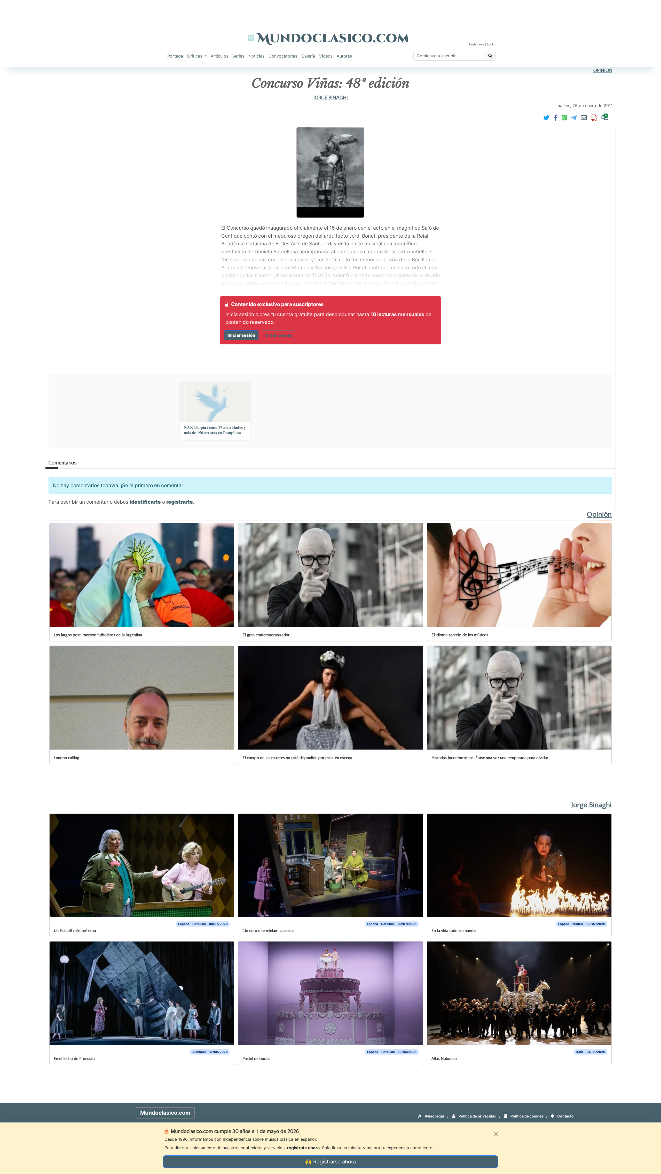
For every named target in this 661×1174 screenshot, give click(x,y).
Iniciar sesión (241, 335)
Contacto (565, 1116)
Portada (175, 56)
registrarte (179, 502)
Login (491, 44)
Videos (326, 56)
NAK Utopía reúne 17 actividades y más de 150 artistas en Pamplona (215, 430)
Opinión (602, 70)
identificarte (145, 502)
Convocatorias (283, 56)
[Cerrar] (496, 1134)
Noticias (256, 56)
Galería (308, 56)
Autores (344, 56)
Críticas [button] (195, 56)
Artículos (219, 56)
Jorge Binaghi (330, 98)
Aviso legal (434, 1116)
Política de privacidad (477, 1116)
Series (238, 56)
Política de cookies (527, 1116)
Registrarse (476, 44)
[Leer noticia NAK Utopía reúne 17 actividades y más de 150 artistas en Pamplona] (215, 402)
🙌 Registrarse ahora (330, 1162)
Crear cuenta (278, 335)
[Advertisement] (330, 11)
